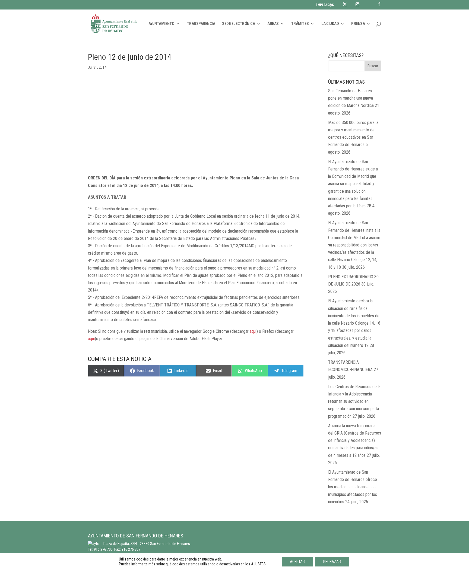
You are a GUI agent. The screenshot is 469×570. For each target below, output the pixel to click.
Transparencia (201, 24)
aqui (253, 331)
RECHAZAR (332, 561)
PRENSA (358, 24)
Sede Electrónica (238, 24)
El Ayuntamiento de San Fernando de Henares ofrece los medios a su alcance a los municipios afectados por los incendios (353, 487)
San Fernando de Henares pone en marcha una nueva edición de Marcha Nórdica (351, 98)
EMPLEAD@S (325, 5)
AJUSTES (258, 564)
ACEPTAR (297, 561)
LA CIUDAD (330, 24)
